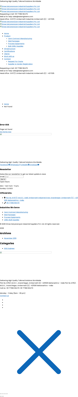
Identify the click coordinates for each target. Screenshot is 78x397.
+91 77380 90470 (12, 203)
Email (2, 176)
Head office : (5, 19)
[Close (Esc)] (7, 393)
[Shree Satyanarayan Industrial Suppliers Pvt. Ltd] (20, 6)
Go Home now (5, 132)
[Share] (5, 393)
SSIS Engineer (9, 248)
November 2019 (10, 238)
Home (6, 104)
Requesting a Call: (7, 14)
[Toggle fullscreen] (3, 393)
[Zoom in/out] (1, 393)
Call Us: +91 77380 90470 (9, 288)
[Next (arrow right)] (3, 396)
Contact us (4, 296)
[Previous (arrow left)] (1, 396)
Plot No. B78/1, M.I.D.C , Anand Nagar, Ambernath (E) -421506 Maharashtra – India (32, 283)
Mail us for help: (6, 16)
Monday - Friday (6, 293)
